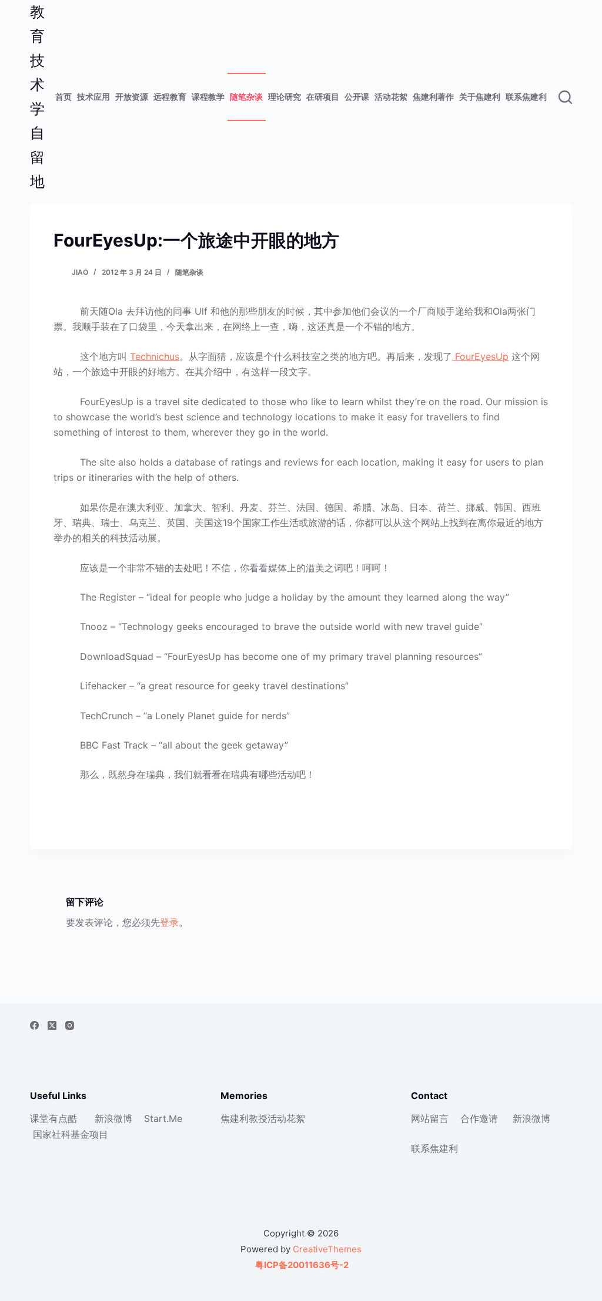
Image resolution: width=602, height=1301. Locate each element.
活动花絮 (390, 97)
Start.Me (163, 1118)
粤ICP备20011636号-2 (301, 1264)
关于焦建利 (479, 97)
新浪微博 (113, 1118)
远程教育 (169, 97)
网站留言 (430, 1118)
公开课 (357, 97)
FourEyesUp (480, 356)
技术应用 (93, 97)
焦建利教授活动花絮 (262, 1118)
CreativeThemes (327, 1249)
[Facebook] (34, 1025)
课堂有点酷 (53, 1118)
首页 (63, 97)
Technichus (154, 356)
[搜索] (565, 97)
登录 (169, 922)
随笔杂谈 (246, 97)
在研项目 (322, 97)
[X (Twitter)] (52, 1025)
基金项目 (89, 1134)
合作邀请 (479, 1118)
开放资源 (131, 97)
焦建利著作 (433, 97)
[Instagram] (69, 1025)
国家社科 (52, 1134)
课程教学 (208, 97)
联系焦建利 (526, 97)
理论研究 (284, 97)
